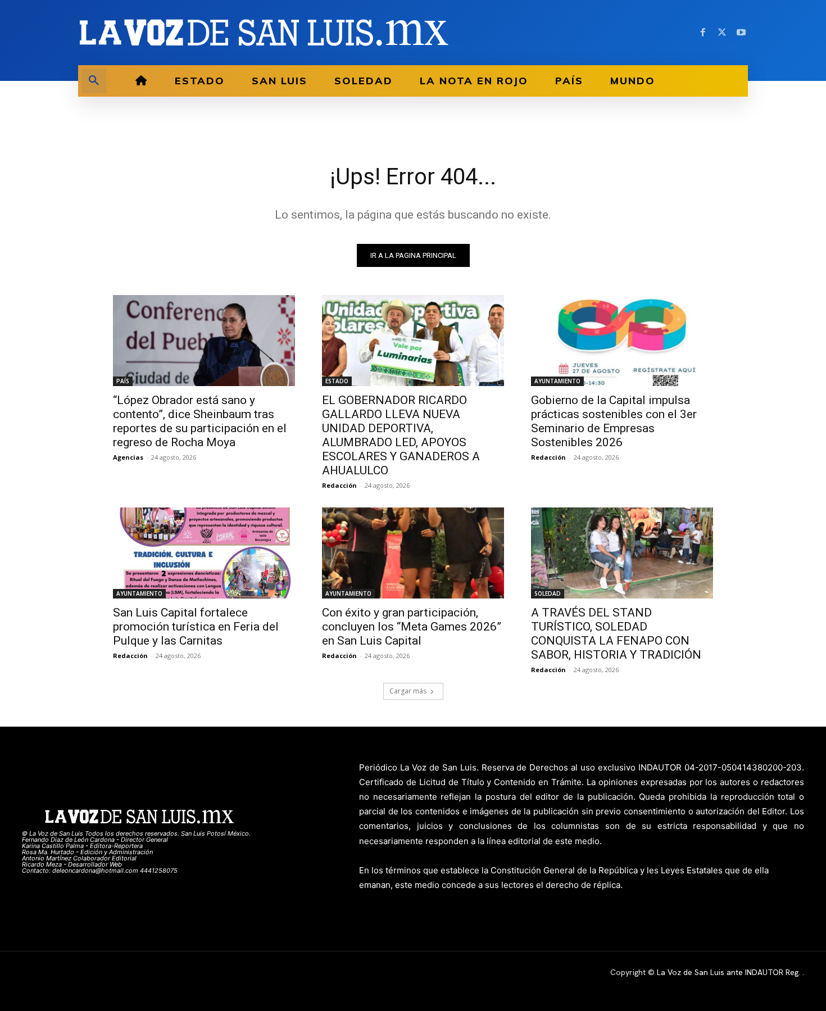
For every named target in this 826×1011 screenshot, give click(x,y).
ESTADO (336, 381)
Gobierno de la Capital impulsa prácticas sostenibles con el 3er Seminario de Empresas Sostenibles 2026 (614, 421)
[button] (93, 81)
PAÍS (122, 381)
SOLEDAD (547, 593)
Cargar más (407, 691)
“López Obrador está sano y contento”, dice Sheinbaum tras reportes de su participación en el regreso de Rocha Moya (200, 421)
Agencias (128, 457)
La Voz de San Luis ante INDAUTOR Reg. (729, 972)
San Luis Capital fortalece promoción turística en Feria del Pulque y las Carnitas (196, 626)
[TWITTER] (722, 32)
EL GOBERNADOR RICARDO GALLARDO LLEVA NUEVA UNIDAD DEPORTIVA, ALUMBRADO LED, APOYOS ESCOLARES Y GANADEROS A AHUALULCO (401, 435)
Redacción (339, 485)
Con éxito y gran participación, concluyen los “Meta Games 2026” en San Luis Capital (411, 626)
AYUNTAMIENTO (557, 381)
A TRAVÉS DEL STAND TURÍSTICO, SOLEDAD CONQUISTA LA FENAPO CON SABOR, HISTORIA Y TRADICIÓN (616, 633)
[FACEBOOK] (703, 32)
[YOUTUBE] (741, 32)
